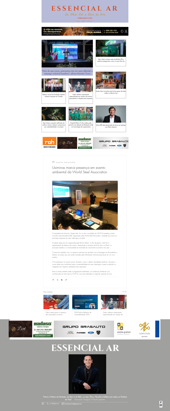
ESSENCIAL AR (85, 8)
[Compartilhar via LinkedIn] (62, 280)
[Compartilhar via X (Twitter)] (57, 280)
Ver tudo (124, 291)
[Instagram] (160, 405)
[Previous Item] (45, 58)
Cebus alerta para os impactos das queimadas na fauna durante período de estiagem (56, 313)
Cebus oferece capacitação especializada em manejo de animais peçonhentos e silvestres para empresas (112, 313)
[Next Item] (90, 58)
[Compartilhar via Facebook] (53, 280)
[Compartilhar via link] (66, 280)
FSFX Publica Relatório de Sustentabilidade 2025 (82, 313)
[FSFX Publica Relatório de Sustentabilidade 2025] (85, 302)
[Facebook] (160, 402)
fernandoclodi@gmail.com (73, 404)
